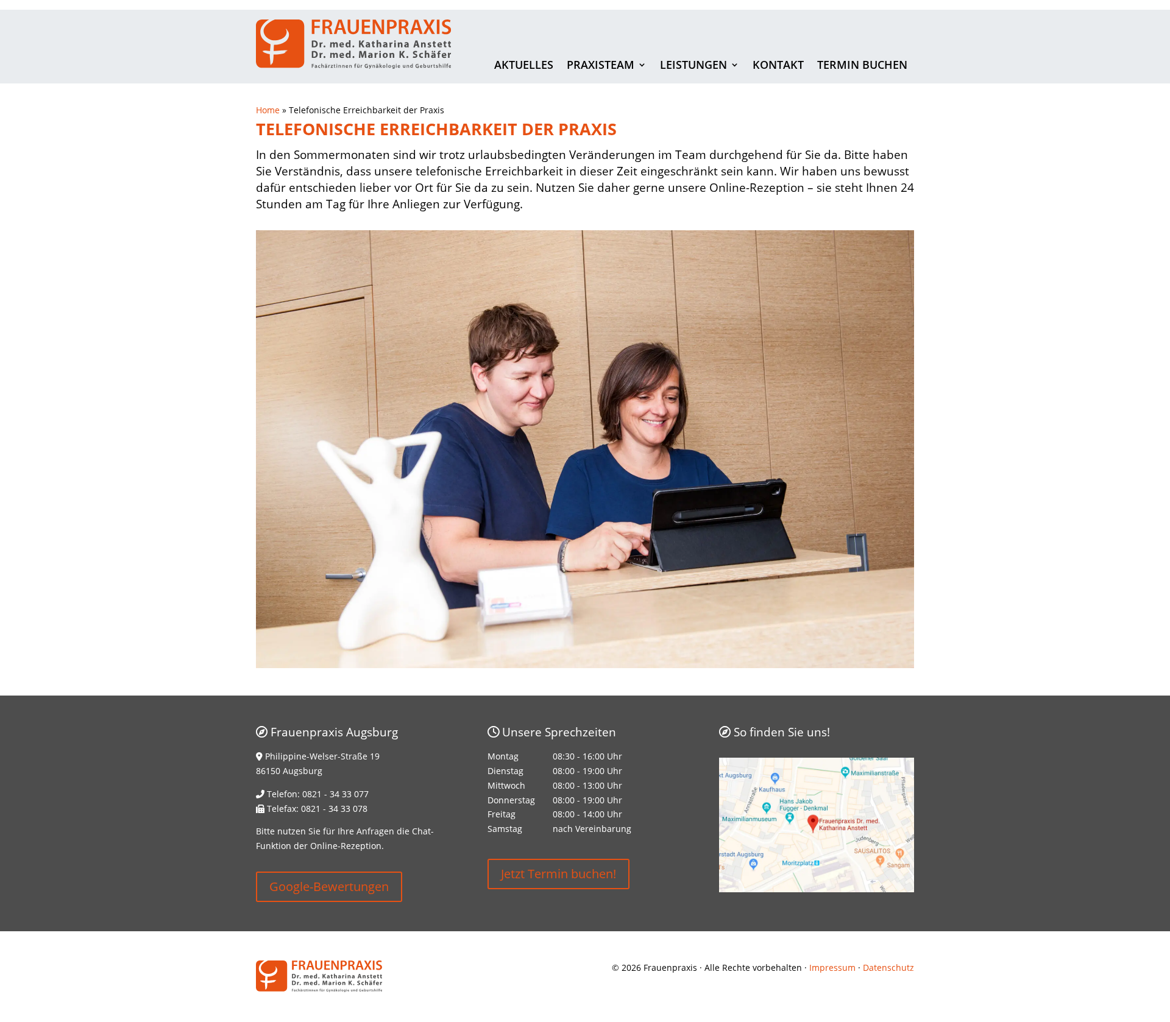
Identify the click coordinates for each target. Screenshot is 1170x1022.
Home (268, 110)
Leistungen (693, 66)
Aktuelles (523, 66)
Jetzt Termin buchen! (558, 873)
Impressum (832, 967)
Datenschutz (888, 967)
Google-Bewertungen (329, 886)
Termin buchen (862, 66)
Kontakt (778, 66)
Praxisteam (600, 66)
